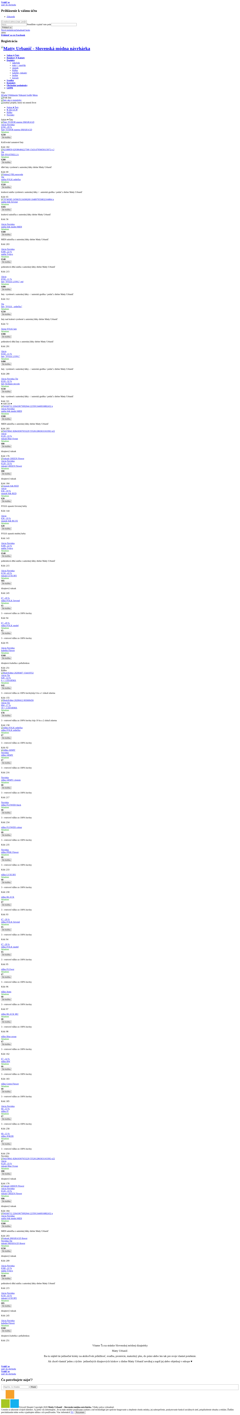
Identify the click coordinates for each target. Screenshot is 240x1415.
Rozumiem (80, 1412)
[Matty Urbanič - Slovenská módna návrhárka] (45, 48)
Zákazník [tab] (11, 16)
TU (72, 1412)
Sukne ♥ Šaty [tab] (13, 107)
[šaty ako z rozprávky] (11, 100)
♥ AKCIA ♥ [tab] (12, 110)
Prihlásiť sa (6, 27)
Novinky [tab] (10, 115)
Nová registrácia (8, 30)
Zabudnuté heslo (22, 30)
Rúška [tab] (9, 112)
